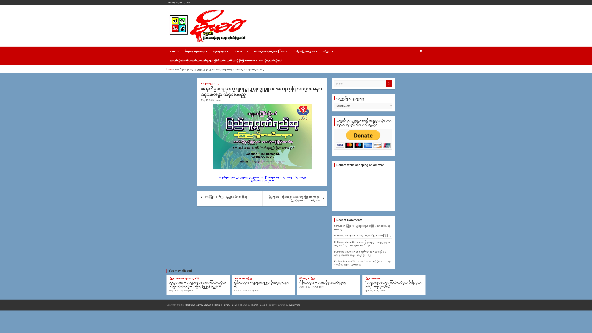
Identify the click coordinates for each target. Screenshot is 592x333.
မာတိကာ (174, 51)
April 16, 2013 (371, 290)
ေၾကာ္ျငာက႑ (210, 83)
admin (219, 100)
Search (389, 83)
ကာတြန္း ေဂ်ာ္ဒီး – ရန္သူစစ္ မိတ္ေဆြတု (226, 196)
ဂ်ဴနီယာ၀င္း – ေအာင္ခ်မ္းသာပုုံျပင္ (322, 282)
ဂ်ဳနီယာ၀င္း (304, 279)
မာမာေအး (180, 279)
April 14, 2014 (240, 290)
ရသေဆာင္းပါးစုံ (192, 279)
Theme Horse (258, 305)
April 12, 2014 (306, 287)
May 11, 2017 (207, 100)
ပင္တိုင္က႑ (327, 51)
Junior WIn (239, 279)
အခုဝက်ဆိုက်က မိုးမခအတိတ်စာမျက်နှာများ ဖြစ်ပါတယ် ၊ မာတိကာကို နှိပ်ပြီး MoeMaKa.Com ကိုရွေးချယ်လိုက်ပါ (226, 60)
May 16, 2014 (175, 290)
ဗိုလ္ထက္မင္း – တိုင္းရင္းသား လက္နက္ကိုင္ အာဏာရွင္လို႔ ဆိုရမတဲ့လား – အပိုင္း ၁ (294, 198)
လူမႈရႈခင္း (219, 51)
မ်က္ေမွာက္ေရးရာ (195, 51)
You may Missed (180, 271)
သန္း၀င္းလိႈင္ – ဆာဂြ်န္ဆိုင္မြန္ (375, 235)
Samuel (338, 225)
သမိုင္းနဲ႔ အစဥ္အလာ (304, 51)
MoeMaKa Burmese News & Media (202, 305)
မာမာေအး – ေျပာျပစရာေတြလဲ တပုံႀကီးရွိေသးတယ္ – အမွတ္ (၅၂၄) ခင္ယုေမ (197, 284)
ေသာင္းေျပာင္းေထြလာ (269, 51)
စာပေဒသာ (240, 51)
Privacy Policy (230, 305)
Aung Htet (188, 290)
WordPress (294, 305)
